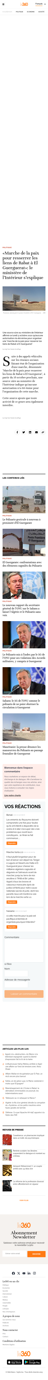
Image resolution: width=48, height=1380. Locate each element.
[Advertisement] (24, 125)
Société (41, 12)
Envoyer (36, 1254)
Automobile (7, 1303)
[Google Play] (32, 1362)
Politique (19, 12)
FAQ (4, 1334)
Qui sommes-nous (9, 1320)
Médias (5, 1300)
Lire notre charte (12, 795)
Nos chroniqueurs (9, 1312)
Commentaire (11, 937)
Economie (31, 12)
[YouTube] (23, 1273)
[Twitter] (18, 1273)
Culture (5, 1297)
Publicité (6, 1323)
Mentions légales (9, 1345)
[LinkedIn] (29, 1273)
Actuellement (7, 12)
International (7, 1294)
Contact (5, 1337)
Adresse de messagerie (17, 979)
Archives (6, 1326)
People (5, 1306)
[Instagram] (34, 1273)
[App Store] (14, 1362)
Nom (7, 968)
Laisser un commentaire (24, 993)
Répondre (12, 843)
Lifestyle (6, 1309)
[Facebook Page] (13, 1273)
